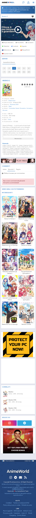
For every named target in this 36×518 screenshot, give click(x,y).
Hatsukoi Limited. (26, 324)
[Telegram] (24, 423)
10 (19, 72)
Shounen (4, 110)
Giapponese (11, 100)
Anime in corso (27, 511)
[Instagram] (9, 423)
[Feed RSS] (25, 477)
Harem (17, 108)
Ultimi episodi (18, 511)
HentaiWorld (8, 493)
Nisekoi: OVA (12, 408)
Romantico (23, 108)
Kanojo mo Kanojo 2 (9, 219)
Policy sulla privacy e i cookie (11, 505)
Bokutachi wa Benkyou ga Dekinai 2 (10, 272)
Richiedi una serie (27, 505)
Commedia (12, 108)
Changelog (12, 515)
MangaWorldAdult (25, 493)
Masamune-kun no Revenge (10, 324)
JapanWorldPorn (18, 495)
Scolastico (30, 108)
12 (29, 72)
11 (24, 72)
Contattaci (9, 503)
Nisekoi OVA (12, 400)
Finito (9, 119)
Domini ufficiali (21, 515)
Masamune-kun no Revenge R (10, 246)
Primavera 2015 (14, 104)
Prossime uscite (7, 513)
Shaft (10, 106)
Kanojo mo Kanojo (26, 245)
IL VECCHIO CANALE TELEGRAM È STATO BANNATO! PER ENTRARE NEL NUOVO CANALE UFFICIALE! (16, 9)
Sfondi (30, 513)
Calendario (17, 513)
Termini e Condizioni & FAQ (21, 503)
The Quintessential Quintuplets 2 (26, 272)
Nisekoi (10, 392)
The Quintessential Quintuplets (26, 299)
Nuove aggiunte (7, 511)
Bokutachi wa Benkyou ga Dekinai (10, 299)
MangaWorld (16, 493)
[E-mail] (20, 477)
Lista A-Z (24, 513)
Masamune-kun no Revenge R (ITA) (26, 219)
